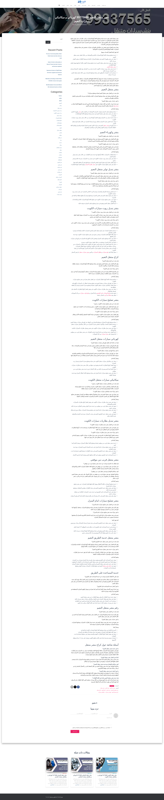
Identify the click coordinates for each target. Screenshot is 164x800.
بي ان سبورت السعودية (57, 110)
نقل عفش (60, 191)
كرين (105, 295)
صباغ (71, 5)
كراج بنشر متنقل (107, 566)
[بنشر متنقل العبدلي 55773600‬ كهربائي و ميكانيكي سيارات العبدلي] (57, 764)
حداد (61, 140)
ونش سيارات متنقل (84, 252)
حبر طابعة (60, 137)
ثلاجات (67, 5)
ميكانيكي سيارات (101, 692)
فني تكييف (60, 164)
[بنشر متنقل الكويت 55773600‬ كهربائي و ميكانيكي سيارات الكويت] (107, 764)
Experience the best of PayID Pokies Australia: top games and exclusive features (54, 72)
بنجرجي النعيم (112, 688)
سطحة (109, 295)
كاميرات (63, 5)
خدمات (60, 142)
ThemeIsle (47, 797)
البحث (61, 39)
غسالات (60, 154)
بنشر (79, 111)
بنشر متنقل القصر (111, 67)
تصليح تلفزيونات (59, 117)
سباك (89, 5)
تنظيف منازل (84, 5)
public (60, 98)
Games (60, 95)
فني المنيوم (59, 162)
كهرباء (60, 182)
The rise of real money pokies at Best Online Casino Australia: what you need (54, 56)
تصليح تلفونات (59, 120)
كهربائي (60, 184)
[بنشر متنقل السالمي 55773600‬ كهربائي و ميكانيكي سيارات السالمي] (82, 764)
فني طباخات (59, 172)
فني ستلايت (104, 5)
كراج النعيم (104, 690)
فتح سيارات (105, 252)
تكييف (79, 5)
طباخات (60, 152)
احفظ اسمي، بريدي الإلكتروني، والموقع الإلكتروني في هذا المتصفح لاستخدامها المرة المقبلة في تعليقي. (91, 727)
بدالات (60, 105)
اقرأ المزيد (102, 784)
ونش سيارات (59, 194)
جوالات (75, 5)
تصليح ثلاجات (59, 122)
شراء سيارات (104, 334)
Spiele (60, 100)
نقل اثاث (98, 5)
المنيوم (60, 103)
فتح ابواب (60, 157)
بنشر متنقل (106, 125)
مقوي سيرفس (59, 187)
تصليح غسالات (59, 125)
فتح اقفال (60, 159)
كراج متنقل (93, 5)
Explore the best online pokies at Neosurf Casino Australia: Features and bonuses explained (54, 64)
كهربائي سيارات (108, 692)
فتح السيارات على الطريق (103, 293)
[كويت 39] (82, 2)
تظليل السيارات (97, 252)
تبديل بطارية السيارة (90, 164)
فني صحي (60, 169)
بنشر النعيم (107, 688)
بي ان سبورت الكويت (58, 113)
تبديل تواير (116, 106)
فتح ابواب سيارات (84, 293)
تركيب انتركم (59, 115)
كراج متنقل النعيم (115, 692)
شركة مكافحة (59, 147)
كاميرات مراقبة (59, 177)
